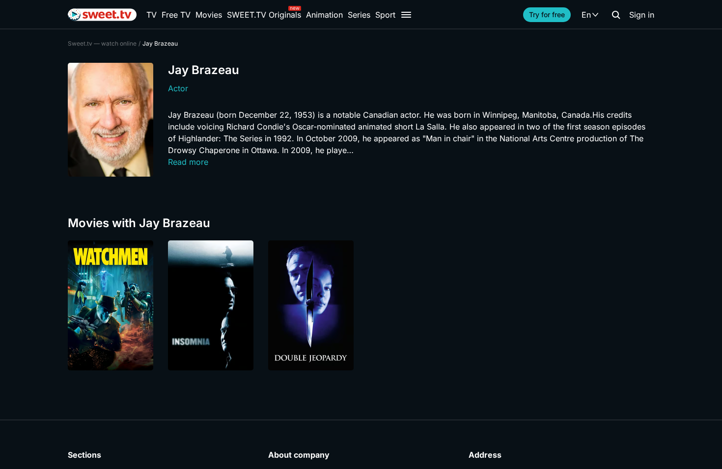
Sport (385, 15)
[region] (361, 305)
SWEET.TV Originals (264, 15)
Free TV (176, 15)
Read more (188, 162)
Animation (324, 15)
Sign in (641, 15)
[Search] (616, 14)
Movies (208, 15)
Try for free (547, 14)
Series (359, 15)
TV (151, 15)
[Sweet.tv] (102, 14)
